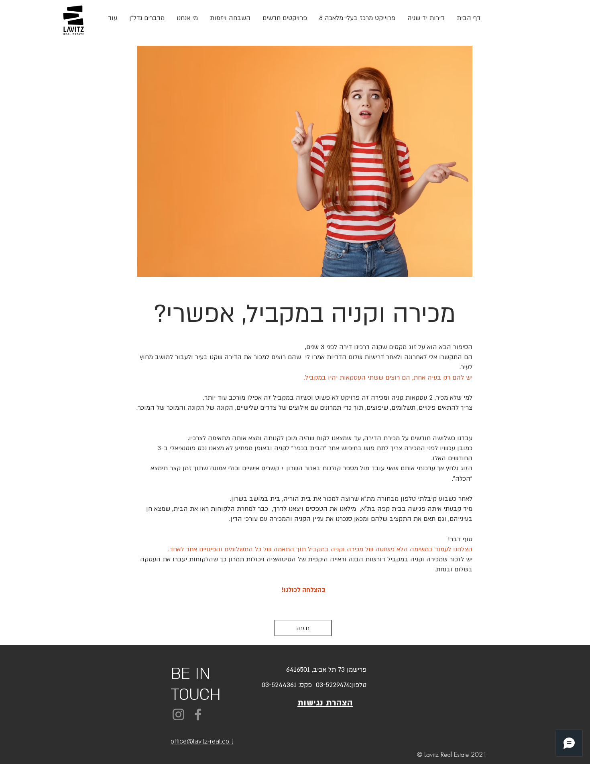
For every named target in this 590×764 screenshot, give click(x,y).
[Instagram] (178, 714)
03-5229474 (331, 685)
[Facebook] (198, 714)
